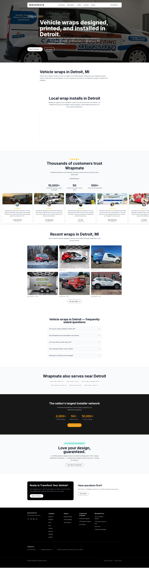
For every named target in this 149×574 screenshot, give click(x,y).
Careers (51, 528)
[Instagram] (31, 519)
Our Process (61, 5)
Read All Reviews (74, 178)
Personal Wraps (68, 519)
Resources (97, 526)
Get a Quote (49, 49)
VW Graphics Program (85, 521)
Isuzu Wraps (82, 524)
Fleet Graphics (67, 522)
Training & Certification (100, 529)
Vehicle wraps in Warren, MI (56, 381)
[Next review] (146, 209)
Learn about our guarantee (74, 464)
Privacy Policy (118, 560)
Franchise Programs (84, 518)
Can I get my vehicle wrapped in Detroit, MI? (62, 329)
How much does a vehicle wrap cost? (60, 342)
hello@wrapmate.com (46, 549)
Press (50, 522)
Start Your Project (34, 49)
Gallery (79, 5)
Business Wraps (68, 516)
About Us (51, 516)
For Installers (113, 5)
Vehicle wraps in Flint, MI (75, 385)
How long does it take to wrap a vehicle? (61, 349)
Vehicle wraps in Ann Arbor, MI (58, 385)
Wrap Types (70, 5)
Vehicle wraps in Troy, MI (72, 381)
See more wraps (73, 301)
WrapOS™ (51, 519)
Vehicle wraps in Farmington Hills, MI (90, 381)
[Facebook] (28, 519)
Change (40, 16)
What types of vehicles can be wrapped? (61, 355)
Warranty (51, 534)
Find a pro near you (74, 425)
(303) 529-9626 (31, 549)
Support (51, 537)
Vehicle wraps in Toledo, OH (91, 385)
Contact (93, 5)
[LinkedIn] (33, 519)
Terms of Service (108, 560)
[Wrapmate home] (36, 5)
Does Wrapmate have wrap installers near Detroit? (64, 335)
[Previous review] (3, 209)
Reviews (51, 531)
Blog (50, 525)
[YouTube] (36, 519)
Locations (86, 5)
